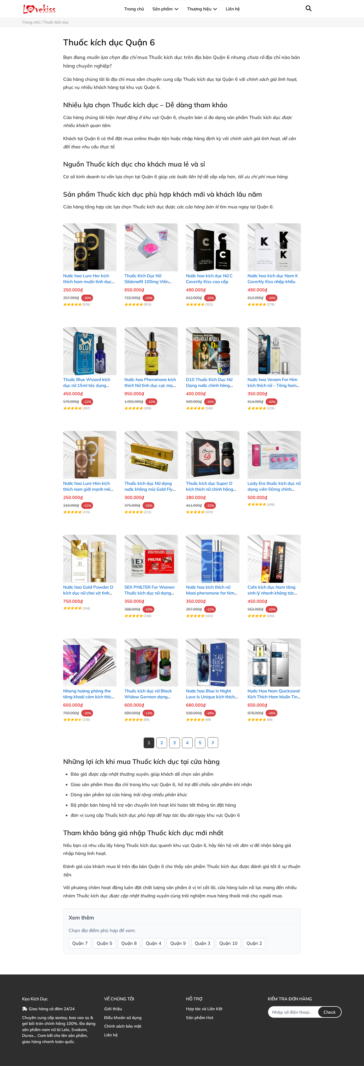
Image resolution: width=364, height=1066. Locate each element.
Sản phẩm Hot (199, 1017)
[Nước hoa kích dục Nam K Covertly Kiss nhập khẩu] (274, 244)
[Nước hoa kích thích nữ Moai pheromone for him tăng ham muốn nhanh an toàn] (213, 556)
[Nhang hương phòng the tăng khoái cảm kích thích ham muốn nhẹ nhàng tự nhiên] (90, 660)
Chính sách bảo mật (122, 1026)
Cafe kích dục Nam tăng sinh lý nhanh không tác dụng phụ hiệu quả (272, 593)
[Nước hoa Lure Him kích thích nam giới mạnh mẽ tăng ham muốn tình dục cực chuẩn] (90, 452)
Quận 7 (80, 943)
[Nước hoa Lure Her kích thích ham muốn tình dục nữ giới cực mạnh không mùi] (90, 244)
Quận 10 (228, 943)
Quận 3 (202, 943)
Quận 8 (129, 943)
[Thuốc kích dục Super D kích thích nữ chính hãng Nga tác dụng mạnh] (213, 452)
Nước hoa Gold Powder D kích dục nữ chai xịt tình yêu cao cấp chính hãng (88, 593)
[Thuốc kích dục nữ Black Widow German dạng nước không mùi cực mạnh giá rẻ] (151, 660)
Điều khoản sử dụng (122, 1017)
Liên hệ (111, 1034)
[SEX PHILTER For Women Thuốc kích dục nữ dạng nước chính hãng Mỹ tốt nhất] (151, 556)
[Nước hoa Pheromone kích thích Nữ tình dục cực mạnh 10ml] (151, 348)
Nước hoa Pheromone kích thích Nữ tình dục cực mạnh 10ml (150, 385)
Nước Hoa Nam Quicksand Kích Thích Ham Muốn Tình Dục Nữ (274, 697)
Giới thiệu (113, 1008)
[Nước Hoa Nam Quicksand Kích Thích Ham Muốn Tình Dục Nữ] (274, 660)
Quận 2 (254, 943)
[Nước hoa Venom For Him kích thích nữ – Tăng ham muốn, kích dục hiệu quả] (274, 348)
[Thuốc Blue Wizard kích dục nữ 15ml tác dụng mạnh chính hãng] (90, 348)
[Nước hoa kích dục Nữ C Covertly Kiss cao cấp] (213, 244)
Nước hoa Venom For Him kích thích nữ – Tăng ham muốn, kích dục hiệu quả (272, 385)
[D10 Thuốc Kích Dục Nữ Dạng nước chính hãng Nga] (213, 348)
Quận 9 (178, 943)
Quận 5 (104, 943)
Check (329, 1012)
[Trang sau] (213, 742)
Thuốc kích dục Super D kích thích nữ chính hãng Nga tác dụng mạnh (209, 489)
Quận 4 (153, 943)
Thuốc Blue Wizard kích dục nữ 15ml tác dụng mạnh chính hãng (86, 385)
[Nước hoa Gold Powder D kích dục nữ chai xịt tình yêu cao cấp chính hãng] (90, 556)
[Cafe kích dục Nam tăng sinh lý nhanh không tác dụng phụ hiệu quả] (274, 556)
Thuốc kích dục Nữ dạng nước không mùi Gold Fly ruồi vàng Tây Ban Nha (148, 489)
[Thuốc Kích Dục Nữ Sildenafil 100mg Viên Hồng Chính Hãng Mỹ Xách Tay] (151, 244)
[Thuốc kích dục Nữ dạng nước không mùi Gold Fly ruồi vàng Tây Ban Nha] (151, 452)
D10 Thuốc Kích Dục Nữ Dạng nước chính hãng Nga (209, 385)
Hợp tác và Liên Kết (204, 1008)
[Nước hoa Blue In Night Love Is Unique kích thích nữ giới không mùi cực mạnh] (213, 660)
